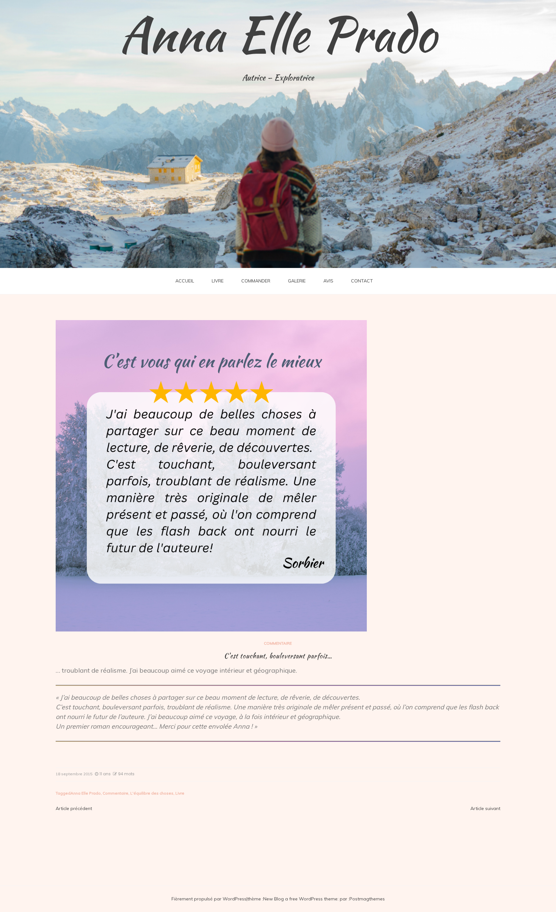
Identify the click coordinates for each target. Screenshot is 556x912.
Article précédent (74, 808)
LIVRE (218, 281)
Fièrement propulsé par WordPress (208, 899)
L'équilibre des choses (151, 793)
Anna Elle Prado (278, 34)
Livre (179, 793)
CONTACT (362, 281)
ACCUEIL (184, 281)
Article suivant (485, 808)
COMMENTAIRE (278, 643)
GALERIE (297, 281)
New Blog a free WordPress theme (300, 899)
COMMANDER (255, 281)
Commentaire (115, 793)
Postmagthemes (367, 899)
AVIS (328, 281)
